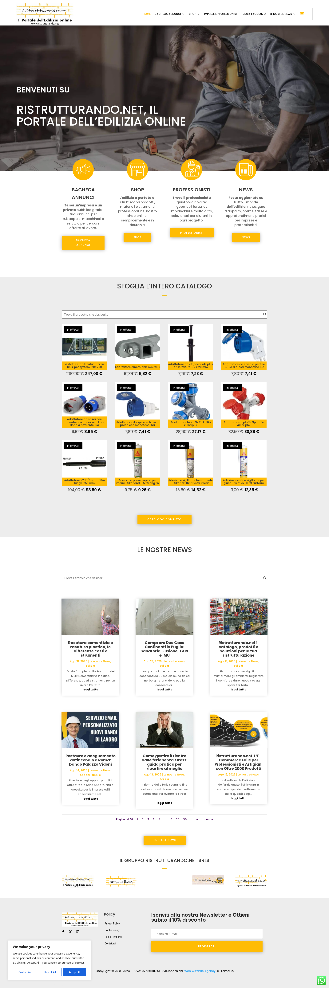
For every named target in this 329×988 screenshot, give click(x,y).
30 (185, 819)
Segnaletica (136, 985)
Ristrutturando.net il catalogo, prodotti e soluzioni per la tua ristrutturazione (239, 649)
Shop (192, 14)
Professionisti (192, 233)
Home (147, 14)
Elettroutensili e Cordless (230, 979)
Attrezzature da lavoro (142, 979)
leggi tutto (90, 689)
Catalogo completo (164, 519)
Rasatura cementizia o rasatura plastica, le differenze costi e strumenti (90, 649)
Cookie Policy (112, 930)
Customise (25, 972)
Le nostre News (99, 661)
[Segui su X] (70, 932)
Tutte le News (164, 840)
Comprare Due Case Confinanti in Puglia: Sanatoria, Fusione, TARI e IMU (164, 649)
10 (170, 819)
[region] (49, 960)
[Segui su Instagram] (77, 932)
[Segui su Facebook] (63, 932)
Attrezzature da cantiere (105, 979)
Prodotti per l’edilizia (108, 985)
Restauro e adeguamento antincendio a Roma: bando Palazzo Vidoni (90, 760)
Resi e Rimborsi (113, 936)
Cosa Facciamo (254, 14)
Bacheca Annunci (168, 14)
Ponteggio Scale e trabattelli (70, 985)
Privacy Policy (112, 923)
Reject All (50, 972)
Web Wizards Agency (200, 971)
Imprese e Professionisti (221, 14)
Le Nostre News (281, 14)
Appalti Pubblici (90, 775)
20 (177, 819)
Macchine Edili (262, 979)
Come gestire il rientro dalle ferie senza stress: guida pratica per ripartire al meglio (164, 762)
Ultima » (207, 819)
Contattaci (110, 943)
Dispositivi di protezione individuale (185, 979)
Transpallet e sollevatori (165, 985)
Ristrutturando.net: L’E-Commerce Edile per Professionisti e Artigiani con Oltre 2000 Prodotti (239, 762)
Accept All (75, 972)
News (246, 237)
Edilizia (90, 666)
